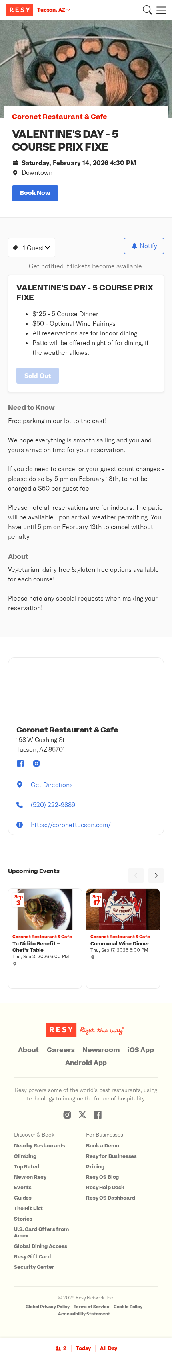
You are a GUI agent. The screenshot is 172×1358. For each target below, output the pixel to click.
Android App (86, 1063)
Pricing (95, 1166)
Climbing (25, 1156)
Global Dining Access (40, 1246)
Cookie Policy (128, 1307)
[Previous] (136, 875)
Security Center (34, 1267)
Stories (23, 1219)
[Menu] (159, 10)
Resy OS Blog (102, 1177)
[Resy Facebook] (98, 1115)
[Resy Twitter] (82, 1115)
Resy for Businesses (111, 1156)
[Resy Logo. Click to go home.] (20, 10)
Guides (23, 1198)
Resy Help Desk (105, 1187)
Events (23, 1187)
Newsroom (101, 1050)
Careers (60, 1050)
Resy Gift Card (32, 1256)
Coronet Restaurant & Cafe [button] (59, 117)
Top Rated (26, 1166)
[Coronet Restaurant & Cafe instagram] (36, 763)
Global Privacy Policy (48, 1307)
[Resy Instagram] (67, 1115)
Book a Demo (102, 1145)
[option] (86, 69)
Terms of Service (92, 1307)
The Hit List (28, 1208)
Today (83, 1348)
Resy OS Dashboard (110, 1198)
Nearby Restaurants (39, 1145)
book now (35, 193)
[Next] (156, 875)
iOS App (141, 1050)
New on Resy (30, 1177)
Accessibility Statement (84, 1314)
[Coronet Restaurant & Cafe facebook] (20, 763)
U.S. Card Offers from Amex (41, 1232)
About (28, 1050)
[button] (147, 10)
